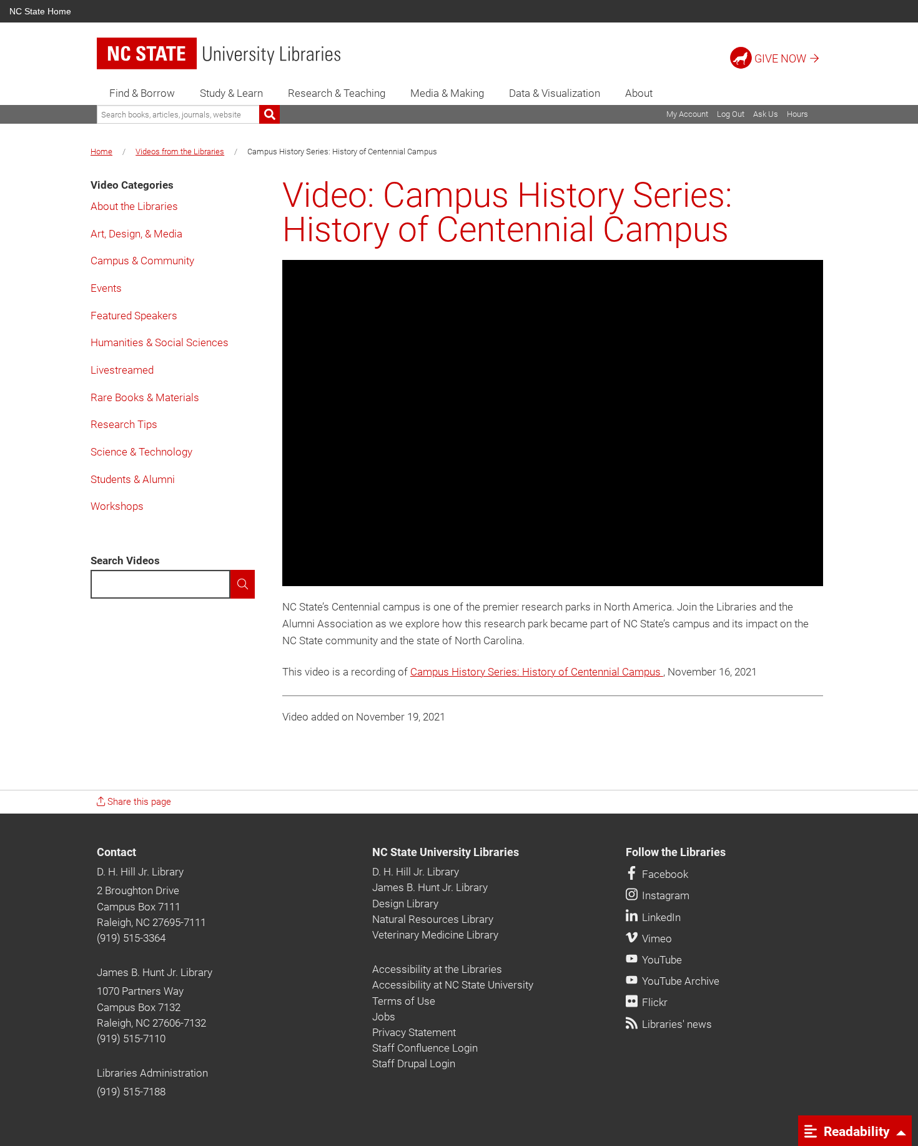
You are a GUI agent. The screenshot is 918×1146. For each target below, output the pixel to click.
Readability (855, 1131)
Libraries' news (675, 1024)
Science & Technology (141, 452)
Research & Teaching (336, 93)
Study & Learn (231, 93)
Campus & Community (142, 260)
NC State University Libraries (445, 852)
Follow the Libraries (676, 852)
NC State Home (40, 11)
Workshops (117, 506)
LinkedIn (660, 917)
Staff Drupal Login (413, 1063)
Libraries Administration (152, 1073)
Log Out (730, 114)
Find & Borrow (142, 93)
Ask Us (765, 114)
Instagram (664, 895)
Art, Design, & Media (136, 233)
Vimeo (655, 938)
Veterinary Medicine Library (435, 935)
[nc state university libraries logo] (218, 53)
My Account (687, 114)
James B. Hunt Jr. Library (154, 972)
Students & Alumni (133, 479)
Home (101, 151)
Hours (797, 114)
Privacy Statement (414, 1032)
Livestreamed (122, 370)
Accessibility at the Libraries (437, 969)
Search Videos (125, 560)
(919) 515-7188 (131, 1091)
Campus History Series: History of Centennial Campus (536, 671)
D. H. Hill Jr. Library (140, 871)
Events (106, 288)
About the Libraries (134, 206)
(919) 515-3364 (131, 938)
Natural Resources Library (432, 919)
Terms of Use (403, 1001)
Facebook (663, 874)
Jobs (383, 1016)
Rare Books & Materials (145, 397)
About (639, 93)
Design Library (405, 903)
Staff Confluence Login (425, 1048)
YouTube (660, 960)
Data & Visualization (554, 93)
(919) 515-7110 (131, 1038)
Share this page (138, 801)
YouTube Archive (679, 981)
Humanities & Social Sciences (160, 342)
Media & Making (447, 93)
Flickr (653, 1002)
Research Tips (124, 424)
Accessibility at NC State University (452, 985)
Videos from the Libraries (180, 151)
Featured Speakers (134, 315)
